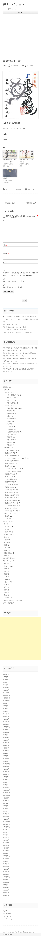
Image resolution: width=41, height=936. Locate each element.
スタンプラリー (8, 561)
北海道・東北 (8, 534)
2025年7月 (6, 708)
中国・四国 (7, 553)
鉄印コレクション (13, 4)
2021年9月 (6, 830)
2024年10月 (6, 732)
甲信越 (6, 542)
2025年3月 (6, 719)
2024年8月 (6, 737)
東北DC (9, 416)
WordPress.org (7, 919)
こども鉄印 (10, 440)
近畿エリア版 (11, 398)
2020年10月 (6, 858)
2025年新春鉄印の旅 (11, 511)
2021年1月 (6, 851)
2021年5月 (6, 840)
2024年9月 (6, 735)
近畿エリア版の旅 (11, 455)
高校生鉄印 (10, 413)
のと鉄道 (11, 434)
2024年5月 (6, 745)
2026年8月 (6, 674)
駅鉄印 (9, 424)
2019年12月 (6, 877)
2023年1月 (6, 787)
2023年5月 (6, 777)
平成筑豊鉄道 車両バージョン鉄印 (9, 160)
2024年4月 (6, 748)
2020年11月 (6, 856)
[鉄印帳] (10, 173)
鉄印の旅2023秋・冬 (11, 503)
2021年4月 (6, 843)
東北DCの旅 (9, 477)
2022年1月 (6, 819)
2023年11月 (6, 761)
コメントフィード (8, 916)
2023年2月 (6, 785)
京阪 (5, 590)
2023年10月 (6, 764)
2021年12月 (6, 822)
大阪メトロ (7, 582)
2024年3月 (6, 751)
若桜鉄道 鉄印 (32, 203)
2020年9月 (6, 861)
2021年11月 (6, 824)
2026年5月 (6, 682)
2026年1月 (6, 693)
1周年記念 (10, 421)
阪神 (5, 587)
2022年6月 (6, 806)
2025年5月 (6, 714)
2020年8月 (6, 864)
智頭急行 (11, 429)
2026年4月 (6, 685)
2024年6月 (6, 743)
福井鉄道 (7, 598)
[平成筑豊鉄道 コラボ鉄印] (26, 154)
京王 (5, 574)
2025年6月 (6, 711)
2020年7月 (6, 866)
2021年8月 (6, 832)
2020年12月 (6, 853)
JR (4, 524)
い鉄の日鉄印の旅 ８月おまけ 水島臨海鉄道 (17, 332)
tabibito (30, 66)
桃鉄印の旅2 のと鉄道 (10, 324)
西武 (6, 540)
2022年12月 (6, 790)
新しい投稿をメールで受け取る (13, 287)
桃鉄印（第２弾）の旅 (14, 469)
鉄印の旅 (7, 448)
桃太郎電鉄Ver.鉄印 (13, 408)
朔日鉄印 (9, 445)
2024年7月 (6, 740)
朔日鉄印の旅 (9, 487)
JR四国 (7, 529)
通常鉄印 (20, 189)
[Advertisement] (20, 35)
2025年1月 (6, 724)
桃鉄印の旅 (8, 466)
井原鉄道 (11, 427)
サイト (5, 262)
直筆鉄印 (9, 411)
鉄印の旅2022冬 (10, 492)
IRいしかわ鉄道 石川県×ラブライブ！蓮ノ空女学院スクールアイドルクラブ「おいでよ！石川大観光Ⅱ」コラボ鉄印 (20, 319)
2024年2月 (6, 753)
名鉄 (6, 548)
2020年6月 (6, 869)
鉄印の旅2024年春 (11, 508)
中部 (5, 545)
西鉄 (5, 595)
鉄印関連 (5, 387)
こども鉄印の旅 (10, 484)
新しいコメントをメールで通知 (13, 281)
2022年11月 (6, 793)
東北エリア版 (11, 403)
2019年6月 (6, 893)
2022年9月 (6, 798)
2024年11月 (6, 730)
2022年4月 (6, 811)
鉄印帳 (5, 178)
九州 (5, 555)
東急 (5, 569)
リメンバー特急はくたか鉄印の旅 (16, 458)
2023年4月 (6, 780)
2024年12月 (6, 727)
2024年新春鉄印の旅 (11, 505)
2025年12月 (6, 695)
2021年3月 (6, 845)
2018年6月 (6, 895)
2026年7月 (6, 677)
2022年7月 (6, 803)
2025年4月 (6, 716)
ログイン (5, 911)
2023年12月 (6, 758)
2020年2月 (6, 872)
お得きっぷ (6, 521)
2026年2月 (6, 690)
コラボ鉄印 (10, 419)
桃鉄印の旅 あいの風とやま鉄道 (13, 348)
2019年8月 (6, 887)
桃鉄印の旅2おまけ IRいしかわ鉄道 (14, 327)
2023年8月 (6, 769)
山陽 (5, 592)
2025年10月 (6, 701)
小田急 (6, 579)
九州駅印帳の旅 (8, 603)
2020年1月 (6, 874)
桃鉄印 (7, 516)
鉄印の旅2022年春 (11, 495)
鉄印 (15, 189)
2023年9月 (6, 766)
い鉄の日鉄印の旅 (11, 461)
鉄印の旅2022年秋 (11, 500)
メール (6, 254)
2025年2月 (6, 722)
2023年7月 (6, 772)
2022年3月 (6, 814)
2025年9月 (6, 703)
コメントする (31, 189)
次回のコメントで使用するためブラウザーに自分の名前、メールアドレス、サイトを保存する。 (20, 274)
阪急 (5, 584)
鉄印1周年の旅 (10, 482)
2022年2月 (6, 816)
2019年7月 (6, 890)
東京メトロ (7, 566)
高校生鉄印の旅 (10, 474)
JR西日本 (8, 527)
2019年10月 (6, 882)
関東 (5, 537)
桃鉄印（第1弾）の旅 (13, 471)
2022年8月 (6, 801)
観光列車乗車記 (8, 558)
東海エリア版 (11, 400)
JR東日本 (8, 532)
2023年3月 (6, 782)
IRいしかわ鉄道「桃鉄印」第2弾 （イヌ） (16, 330)
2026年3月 (6, 687)
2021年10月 (6, 827)
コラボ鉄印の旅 (10, 479)
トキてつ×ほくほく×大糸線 (12, 600)
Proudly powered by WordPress (12, 932)
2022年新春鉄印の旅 (11, 490)
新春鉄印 (9, 442)
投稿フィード (7, 914)
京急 (5, 577)
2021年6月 (6, 837)
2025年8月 (6, 706)
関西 (5, 550)
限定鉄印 (8, 405)
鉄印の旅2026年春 (11, 463)
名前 (5, 245)
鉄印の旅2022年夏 (11, 498)
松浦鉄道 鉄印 (9, 203)
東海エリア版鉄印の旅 (12, 450)
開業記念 (9, 437)
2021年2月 (6, 848)
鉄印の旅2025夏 (10, 453)
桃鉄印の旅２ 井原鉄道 (10, 358)
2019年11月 (6, 880)
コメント (7, 221)
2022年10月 (6, 795)
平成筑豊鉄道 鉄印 (12, 61)
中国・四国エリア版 (13, 395)
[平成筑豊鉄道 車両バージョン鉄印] (10, 154)
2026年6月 (6, 680)
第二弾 (9, 519)
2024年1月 (6, 756)
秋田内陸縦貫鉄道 (13, 432)
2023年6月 (6, 774)
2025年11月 (6, 698)
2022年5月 (6, 808)
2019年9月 (6, 885)
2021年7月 (6, 835)
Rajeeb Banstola (7, 935)
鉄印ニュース (8, 513)
